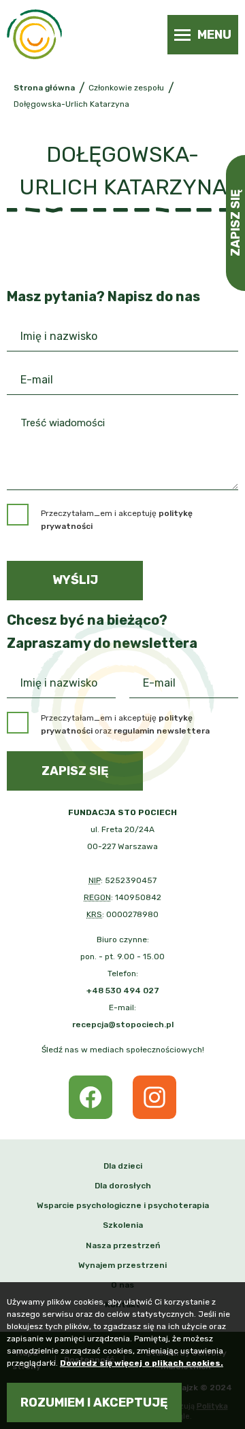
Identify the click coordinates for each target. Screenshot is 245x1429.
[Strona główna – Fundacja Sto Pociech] (34, 34)
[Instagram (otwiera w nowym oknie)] (154, 1097)
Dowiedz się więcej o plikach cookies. (141, 1363)
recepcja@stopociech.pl (123, 1024)
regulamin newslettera (162, 731)
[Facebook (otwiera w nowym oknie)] (90, 1097)
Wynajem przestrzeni (122, 1265)
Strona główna (44, 87)
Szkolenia (123, 1225)
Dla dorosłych (123, 1185)
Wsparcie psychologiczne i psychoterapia (123, 1205)
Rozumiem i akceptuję (94, 1402)
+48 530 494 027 (122, 990)
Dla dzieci (122, 1166)
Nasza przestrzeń (123, 1245)
